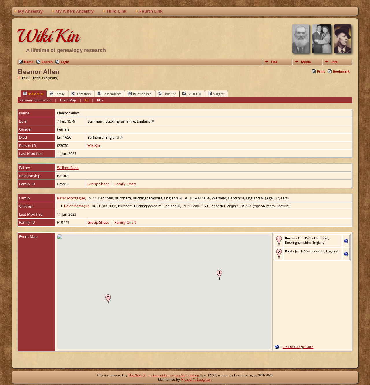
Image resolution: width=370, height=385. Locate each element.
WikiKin (48, 35)
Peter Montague (71, 198)
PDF (100, 100)
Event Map (68, 100)
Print (321, 71)
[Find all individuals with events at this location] (152, 121)
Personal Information (35, 100)
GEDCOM (194, 94)
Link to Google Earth (298, 347)
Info (334, 62)
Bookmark (341, 71)
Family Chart (125, 183)
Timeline (169, 94)
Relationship (142, 94)
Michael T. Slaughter (196, 379)
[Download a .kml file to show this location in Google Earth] (346, 241)
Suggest (219, 94)
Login (65, 62)
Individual (35, 94)
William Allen (68, 167)
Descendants (111, 94)
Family (60, 94)
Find (274, 62)
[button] (219, 275)
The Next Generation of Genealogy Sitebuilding (163, 375)
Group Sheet (98, 183)
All (86, 100)
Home (29, 62)
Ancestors (83, 94)
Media (306, 62)
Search (47, 62)
